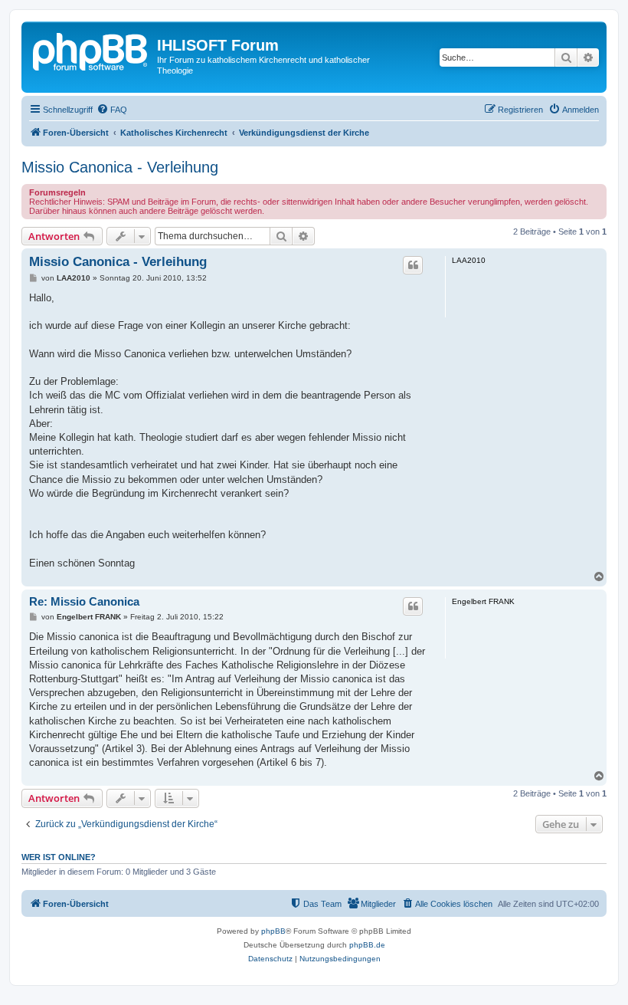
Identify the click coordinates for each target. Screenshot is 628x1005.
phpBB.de (367, 945)
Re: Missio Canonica (84, 601)
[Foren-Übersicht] (91, 49)
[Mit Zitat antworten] (413, 265)
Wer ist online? (58, 857)
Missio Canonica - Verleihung (119, 167)
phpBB (273, 931)
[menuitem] (111, 109)
